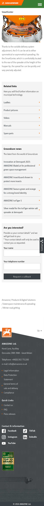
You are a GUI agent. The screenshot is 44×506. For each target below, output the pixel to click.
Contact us (8, 405)
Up (38, 330)
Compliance (9, 392)
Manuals (7, 125)
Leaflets (7, 102)
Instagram (12, 437)
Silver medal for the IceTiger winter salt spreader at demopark (21, 210)
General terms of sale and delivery (11, 386)
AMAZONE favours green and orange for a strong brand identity (20, 191)
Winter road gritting (11, 307)
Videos (6, 118)
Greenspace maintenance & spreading (19, 304)
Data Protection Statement (10, 377)
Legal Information (11, 370)
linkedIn (33, 437)
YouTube (11, 443)
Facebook (11, 430)
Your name (8, 248)
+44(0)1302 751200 (20, 359)
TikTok (32, 430)
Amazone (6, 300)
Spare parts (8, 133)
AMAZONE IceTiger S (13, 200)
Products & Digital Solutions (24, 300)
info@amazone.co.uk (17, 364)
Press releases (9, 414)
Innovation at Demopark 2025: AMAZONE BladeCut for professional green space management (19, 165)
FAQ (5, 409)
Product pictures (11, 110)
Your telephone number (14, 261)
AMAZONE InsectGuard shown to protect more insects (18, 179)
